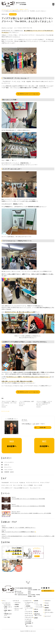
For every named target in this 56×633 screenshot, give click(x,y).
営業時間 (47, 607)
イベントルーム (28, 611)
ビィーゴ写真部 (29, 485)
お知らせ (6, 464)
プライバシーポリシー (49, 613)
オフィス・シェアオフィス (19, 609)
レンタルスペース (35, 488)
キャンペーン (7, 467)
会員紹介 (36, 617)
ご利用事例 (27, 606)
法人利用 (17, 606)
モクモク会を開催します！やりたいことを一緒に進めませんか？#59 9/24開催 (28, 498)
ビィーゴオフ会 (18, 485)
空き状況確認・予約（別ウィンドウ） (29, 624)
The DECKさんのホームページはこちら (28, 93)
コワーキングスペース (33, 482)
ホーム (3, 600)
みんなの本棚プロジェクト (22, 488)
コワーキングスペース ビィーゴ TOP (10, 9)
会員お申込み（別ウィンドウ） (38, 614)
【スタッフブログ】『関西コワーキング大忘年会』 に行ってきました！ (9, 403)
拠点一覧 (47, 605)
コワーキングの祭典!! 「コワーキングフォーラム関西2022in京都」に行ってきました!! (44, 403)
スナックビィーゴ (7, 485)
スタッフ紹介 (7, 617)
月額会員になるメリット (8, 614)
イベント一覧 (39, 604)
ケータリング (28, 619)
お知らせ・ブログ (23, 9)
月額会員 (17, 604)
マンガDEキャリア (7, 488)
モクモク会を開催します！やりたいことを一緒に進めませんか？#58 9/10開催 (28, 506)
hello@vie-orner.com (22, 594)
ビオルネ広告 (28, 621)
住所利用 (36, 600)
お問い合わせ (48, 610)
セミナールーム (28, 613)
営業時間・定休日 (9, 472)
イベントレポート (9, 462)
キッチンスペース (29, 615)
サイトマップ (48, 616)
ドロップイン (18, 602)
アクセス (47, 603)
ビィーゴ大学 (38, 485)
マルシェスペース (29, 617)
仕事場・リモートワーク (8, 607)
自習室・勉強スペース (8, 611)
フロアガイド (48, 600)
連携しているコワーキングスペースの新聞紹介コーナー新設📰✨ (19, 531)
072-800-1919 (20, 593)
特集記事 (36, 611)
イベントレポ (6, 411)
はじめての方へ (7, 604)
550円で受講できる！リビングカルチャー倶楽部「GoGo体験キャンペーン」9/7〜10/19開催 (31, 513)
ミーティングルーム (29, 608)
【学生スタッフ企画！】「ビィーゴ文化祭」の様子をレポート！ (19, 527)
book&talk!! (6, 482)
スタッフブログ (13, 14)
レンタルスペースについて (29, 603)
